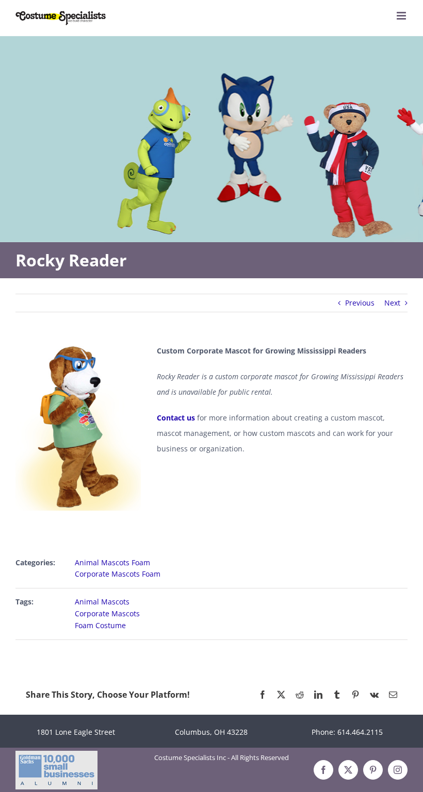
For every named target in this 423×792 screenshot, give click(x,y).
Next (392, 303)
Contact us (176, 418)
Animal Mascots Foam (112, 562)
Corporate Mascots (107, 613)
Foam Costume (100, 625)
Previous (360, 303)
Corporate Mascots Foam (117, 574)
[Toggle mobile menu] (402, 15)
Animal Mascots (102, 601)
